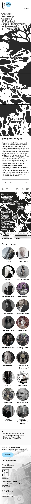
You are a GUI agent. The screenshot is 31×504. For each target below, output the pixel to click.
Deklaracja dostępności (8, 496)
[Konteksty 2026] (15, 26)
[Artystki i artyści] (15, 89)
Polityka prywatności (7, 495)
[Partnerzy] (15, 120)
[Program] (15, 57)
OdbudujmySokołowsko (8, 4)
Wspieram (7, 455)
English (26, 8)
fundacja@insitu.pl (7, 467)
